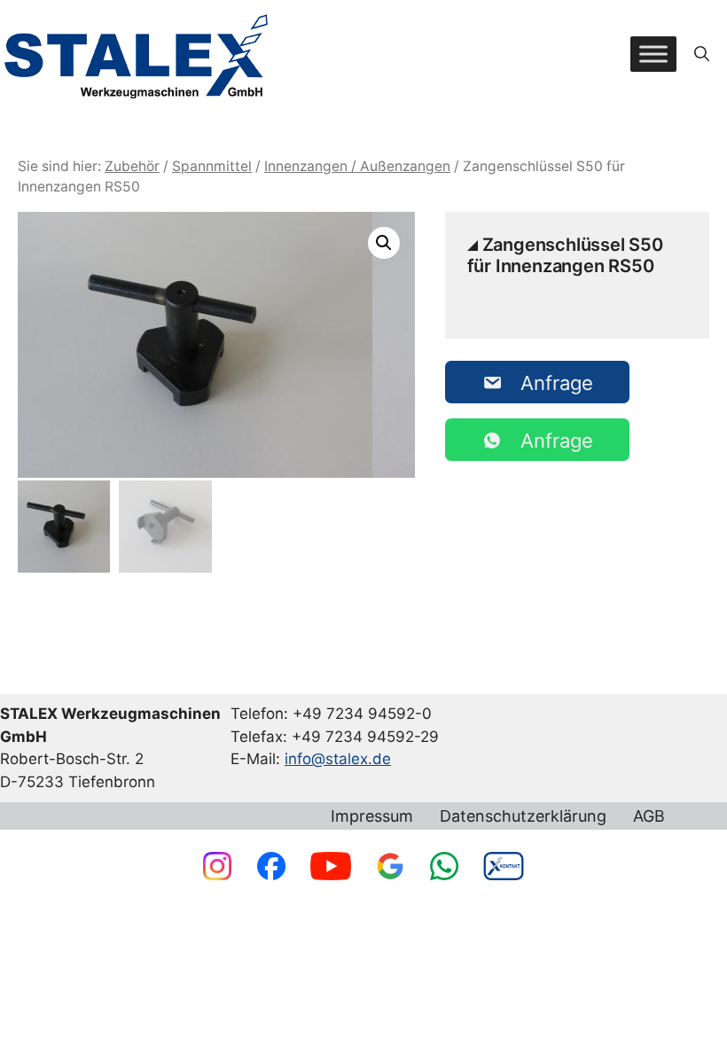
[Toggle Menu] (653, 53)
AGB (649, 816)
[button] (701, 54)
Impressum (372, 816)
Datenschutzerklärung (523, 816)
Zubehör (132, 166)
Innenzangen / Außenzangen (357, 166)
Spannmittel (212, 166)
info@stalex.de (338, 759)
